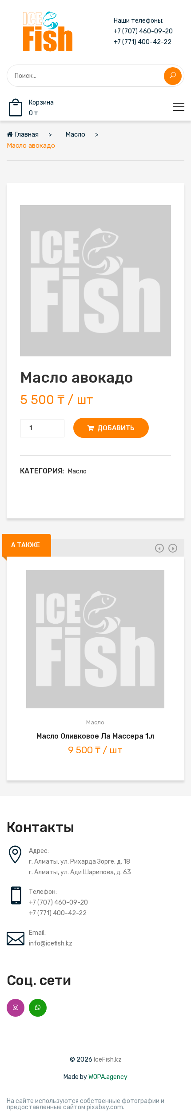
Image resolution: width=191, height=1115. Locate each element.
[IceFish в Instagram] (15, 1008)
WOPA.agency (107, 1077)
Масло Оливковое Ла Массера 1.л (95, 736)
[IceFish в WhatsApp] (38, 1008)
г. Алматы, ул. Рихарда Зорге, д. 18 (79, 861)
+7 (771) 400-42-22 (142, 42)
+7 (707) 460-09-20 (143, 31)
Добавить (115, 428)
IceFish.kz (108, 1059)
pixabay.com (105, 1107)
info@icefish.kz (50, 943)
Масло (77, 471)
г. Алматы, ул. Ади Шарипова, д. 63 (80, 872)
